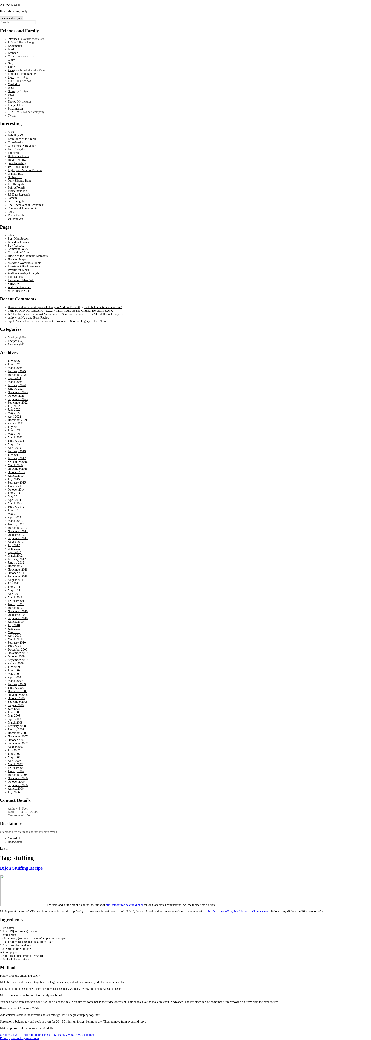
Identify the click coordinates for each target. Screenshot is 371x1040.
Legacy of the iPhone (94, 321)
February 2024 (17, 385)
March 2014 (15, 503)
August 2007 (16, 746)
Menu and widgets (12, 18)
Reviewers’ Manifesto (21, 280)
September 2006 (18, 785)
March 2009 (15, 680)
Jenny (11, 66)
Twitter (12, 115)
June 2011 (14, 586)
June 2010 (14, 628)
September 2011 (17, 576)
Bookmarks (15, 46)
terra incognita (16, 201)
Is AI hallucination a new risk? (103, 307)
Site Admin (14, 838)
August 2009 (16, 663)
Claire (11, 59)
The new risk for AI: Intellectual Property (98, 314)
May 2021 (14, 433)
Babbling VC (16, 135)
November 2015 (18, 468)
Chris (11, 56)
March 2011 (15, 597)
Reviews (13, 344)
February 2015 (17, 482)
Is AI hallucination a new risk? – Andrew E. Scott (38, 314)
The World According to (22, 208)
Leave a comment (84, 1034)
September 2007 (18, 743)
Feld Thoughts (17, 149)
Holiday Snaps (17, 259)
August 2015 (16, 475)
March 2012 (15, 555)
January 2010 (16, 646)
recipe (42, 1034)
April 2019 (14, 447)
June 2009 (14, 670)
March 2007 (15, 764)
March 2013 (15, 520)
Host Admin (15, 842)
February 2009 (17, 684)
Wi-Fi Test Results (19, 290)
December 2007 (17, 733)
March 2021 (15, 437)
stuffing (51, 1034)
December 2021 (17, 420)
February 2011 (17, 600)
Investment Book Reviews (24, 266)
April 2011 (14, 593)
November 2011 (17, 569)
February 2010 (17, 642)
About (11, 235)
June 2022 (14, 409)
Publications (15, 276)
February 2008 (17, 726)
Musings (13, 337)
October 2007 (16, 740)
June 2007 (14, 753)
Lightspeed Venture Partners (25, 170)
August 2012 (16, 541)
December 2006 (17, 774)
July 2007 (14, 750)
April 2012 (14, 552)
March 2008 (15, 722)
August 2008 (16, 705)
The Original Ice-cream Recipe (94, 310)
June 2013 (14, 510)
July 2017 (14, 454)
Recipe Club (15, 105)
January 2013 (16, 524)
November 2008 (18, 694)
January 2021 (16, 440)
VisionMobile (16, 215)
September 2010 (18, 618)
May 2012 (14, 548)
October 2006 (16, 781)
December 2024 (17, 374)
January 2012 (16, 562)
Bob (10, 42)
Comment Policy (18, 249)
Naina (11, 91)
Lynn (11, 77)
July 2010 (14, 625)
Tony (11, 211)
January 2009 (16, 687)
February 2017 (17, 458)
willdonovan (15, 218)
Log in (4, 848)
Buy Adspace (16, 245)
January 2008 (16, 729)
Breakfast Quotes (18, 242)
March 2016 (15, 465)
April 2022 (14, 416)
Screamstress (15, 108)
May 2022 (14, 413)
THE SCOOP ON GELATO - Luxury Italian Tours (39, 310)
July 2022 (14, 406)
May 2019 (14, 444)
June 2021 (14, 430)
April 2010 (14, 635)
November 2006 (18, 778)
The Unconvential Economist (25, 205)
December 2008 (17, 691)
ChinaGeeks (15, 142)
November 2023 (18, 392)
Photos (12, 101)
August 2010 (16, 621)
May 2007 (14, 757)
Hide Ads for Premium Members (28, 256)
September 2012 (18, 538)
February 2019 (17, 451)
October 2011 (16, 573)
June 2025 (14, 364)
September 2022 (18, 402)
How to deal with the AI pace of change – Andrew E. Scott (44, 307)
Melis (11, 87)
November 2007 (18, 736)
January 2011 (16, 604)
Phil (10, 98)
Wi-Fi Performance (19, 287)
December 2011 (17, 566)
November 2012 (18, 531)
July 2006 (14, 792)
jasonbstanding (17, 163)
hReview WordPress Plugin (24, 262)
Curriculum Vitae (18, 252)
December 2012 (17, 527)
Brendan (13, 52)
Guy (10, 63)
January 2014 (16, 507)
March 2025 (15, 367)
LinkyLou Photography (22, 73)
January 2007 (16, 771)
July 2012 (14, 545)
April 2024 (14, 378)
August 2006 (16, 788)
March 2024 (15, 381)
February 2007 (17, 767)
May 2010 (14, 632)
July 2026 (14, 360)
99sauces (13, 39)
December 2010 (17, 607)
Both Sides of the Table (22, 138)
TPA (10, 112)
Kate (11, 70)
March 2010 (15, 639)
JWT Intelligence (18, 166)
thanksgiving (66, 1034)
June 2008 (14, 712)
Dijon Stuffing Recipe (21, 868)
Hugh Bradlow (17, 159)
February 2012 (17, 559)
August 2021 (16, 423)
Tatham (12, 198)
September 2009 (18, 660)
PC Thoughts (16, 184)
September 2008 (18, 701)
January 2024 (16, 388)
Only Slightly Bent (19, 180)
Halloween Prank (18, 156)
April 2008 (14, 719)
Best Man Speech (18, 238)
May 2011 (14, 590)
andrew (12, 317)
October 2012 (16, 534)
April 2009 (14, 677)
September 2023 (18, 399)
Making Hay (15, 173)
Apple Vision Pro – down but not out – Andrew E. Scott (42, 321)
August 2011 (15, 580)
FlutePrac (13, 152)
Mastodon (14, 84)
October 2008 (16, 698)
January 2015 (16, 486)
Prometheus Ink (17, 191)
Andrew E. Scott (10, 4)
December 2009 (17, 649)
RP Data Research (19, 194)
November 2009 (18, 653)
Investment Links (18, 269)
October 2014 (16, 489)
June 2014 (14, 493)
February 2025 (17, 371)
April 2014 (14, 500)
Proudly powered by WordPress (19, 1038)
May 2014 (14, 496)
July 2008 (14, 708)
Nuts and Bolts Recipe (35, 317)
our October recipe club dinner (124, 904)
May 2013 (14, 513)
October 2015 (16, 472)
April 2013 (14, 517)
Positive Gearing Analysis (23, 273)
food (34, 1034)
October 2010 (16, 614)
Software (13, 283)
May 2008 (14, 715)
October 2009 (16, 656)
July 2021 (14, 427)
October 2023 (16, 395)
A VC (11, 132)
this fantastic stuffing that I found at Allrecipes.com (238, 911)
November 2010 (18, 611)
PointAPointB (16, 187)
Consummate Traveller (21, 145)
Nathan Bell (15, 177)
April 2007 (14, 760)
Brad (11, 49)
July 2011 (14, 583)
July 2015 (14, 479)
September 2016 (18, 461)
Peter (11, 94)
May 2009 (14, 673)
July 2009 (14, 666)
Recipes (12, 341)
